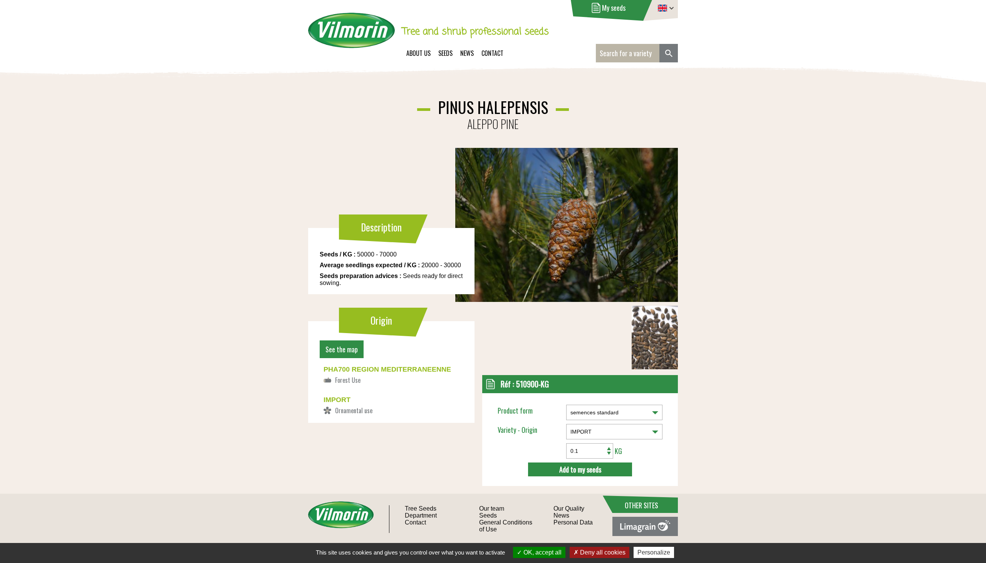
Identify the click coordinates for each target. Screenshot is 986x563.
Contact (492, 53)
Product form (515, 410)
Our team (491, 508)
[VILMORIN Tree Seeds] (351, 36)
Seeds (445, 53)
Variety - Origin (517, 430)
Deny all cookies (602, 552)
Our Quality (568, 508)
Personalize (653, 552)
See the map (341, 349)
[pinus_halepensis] (655, 367)
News (467, 53)
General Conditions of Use (505, 526)
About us (418, 53)
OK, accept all (542, 552)
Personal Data (573, 522)
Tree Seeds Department (421, 512)
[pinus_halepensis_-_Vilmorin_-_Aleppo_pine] (511, 204)
